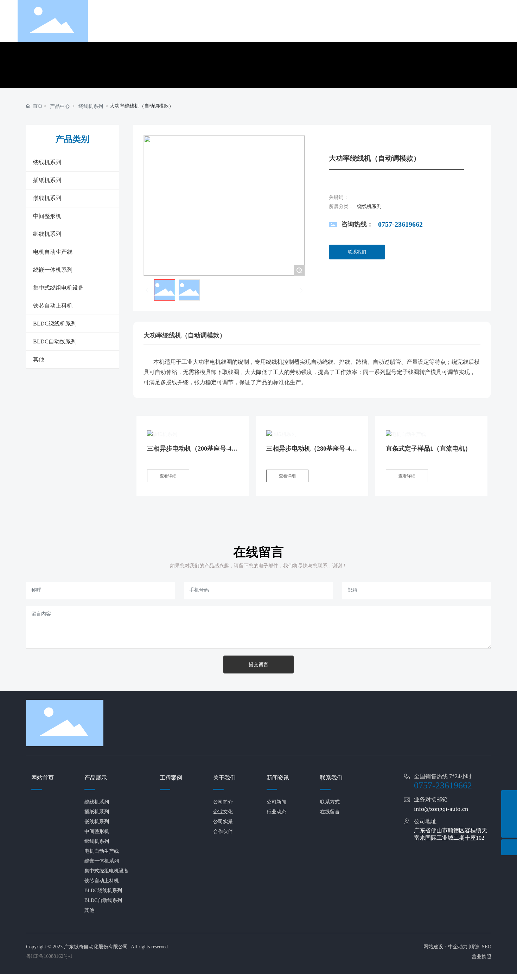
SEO (486, 946)
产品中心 (60, 106)
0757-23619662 (400, 224)
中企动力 (458, 946)
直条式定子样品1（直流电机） (428, 448)
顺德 (474, 946)
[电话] (509, 798)
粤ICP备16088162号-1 (49, 956)
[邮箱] (509, 814)
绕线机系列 (90, 106)
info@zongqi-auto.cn (441, 808)
